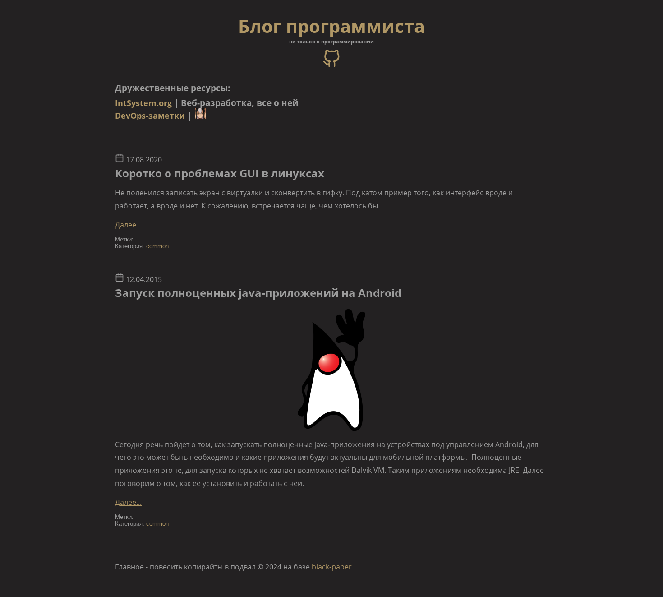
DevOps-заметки (150, 115)
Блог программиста (331, 26)
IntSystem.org (143, 102)
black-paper (332, 567)
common (157, 246)
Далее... (128, 225)
